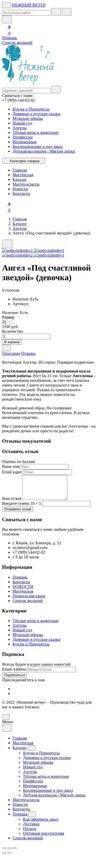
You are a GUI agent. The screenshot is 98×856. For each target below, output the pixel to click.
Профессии (23, 137)
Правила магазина (29, 596)
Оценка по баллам (18, 461)
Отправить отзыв (17, 509)
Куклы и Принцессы (31, 109)
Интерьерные (25, 142)
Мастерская (23, 591)
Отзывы (28, 353)
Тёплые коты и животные (36, 132)
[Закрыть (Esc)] (4, 848)
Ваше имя (11, 466)
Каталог (20, 223)
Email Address (14, 669)
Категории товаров (25, 161)
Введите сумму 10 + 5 (21, 503)
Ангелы (20, 128)
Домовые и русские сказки (36, 114)
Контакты (21, 582)
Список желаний (17, 42)
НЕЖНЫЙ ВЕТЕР (28, 5)
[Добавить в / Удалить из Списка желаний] (6, 348)
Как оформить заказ (40, 819)
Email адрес (12, 472)
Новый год (22, 123)
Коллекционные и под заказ (37, 146)
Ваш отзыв (11, 498)
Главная (20, 219)
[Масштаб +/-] (15, 848)
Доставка (31, 824)
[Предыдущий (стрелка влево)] (4, 853)
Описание (11, 353)
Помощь (9, 38)
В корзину (12, 342)
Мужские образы (28, 118)
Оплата (29, 828)
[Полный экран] (9, 848)
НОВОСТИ (23, 586)
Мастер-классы (26, 800)
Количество (12, 331)
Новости (20, 804)
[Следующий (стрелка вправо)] (9, 853)
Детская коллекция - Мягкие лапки (44, 151)
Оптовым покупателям (43, 833)
